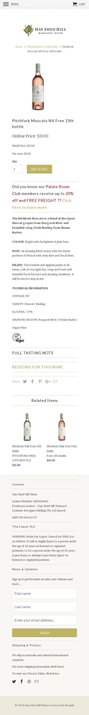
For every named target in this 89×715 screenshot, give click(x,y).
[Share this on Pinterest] (39, 381)
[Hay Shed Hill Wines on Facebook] (22, 681)
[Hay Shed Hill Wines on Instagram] (29, 681)
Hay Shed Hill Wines (37, 705)
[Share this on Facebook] (31, 381)
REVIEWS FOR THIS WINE (37, 367)
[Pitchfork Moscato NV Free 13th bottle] (38, 87)
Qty (14, 161)
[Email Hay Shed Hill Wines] (37, 681)
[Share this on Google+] (46, 381)
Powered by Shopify (62, 705)
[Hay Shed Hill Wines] (44, 30)
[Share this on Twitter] (24, 381)
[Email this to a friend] (54, 381)
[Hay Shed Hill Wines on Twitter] (14, 681)
